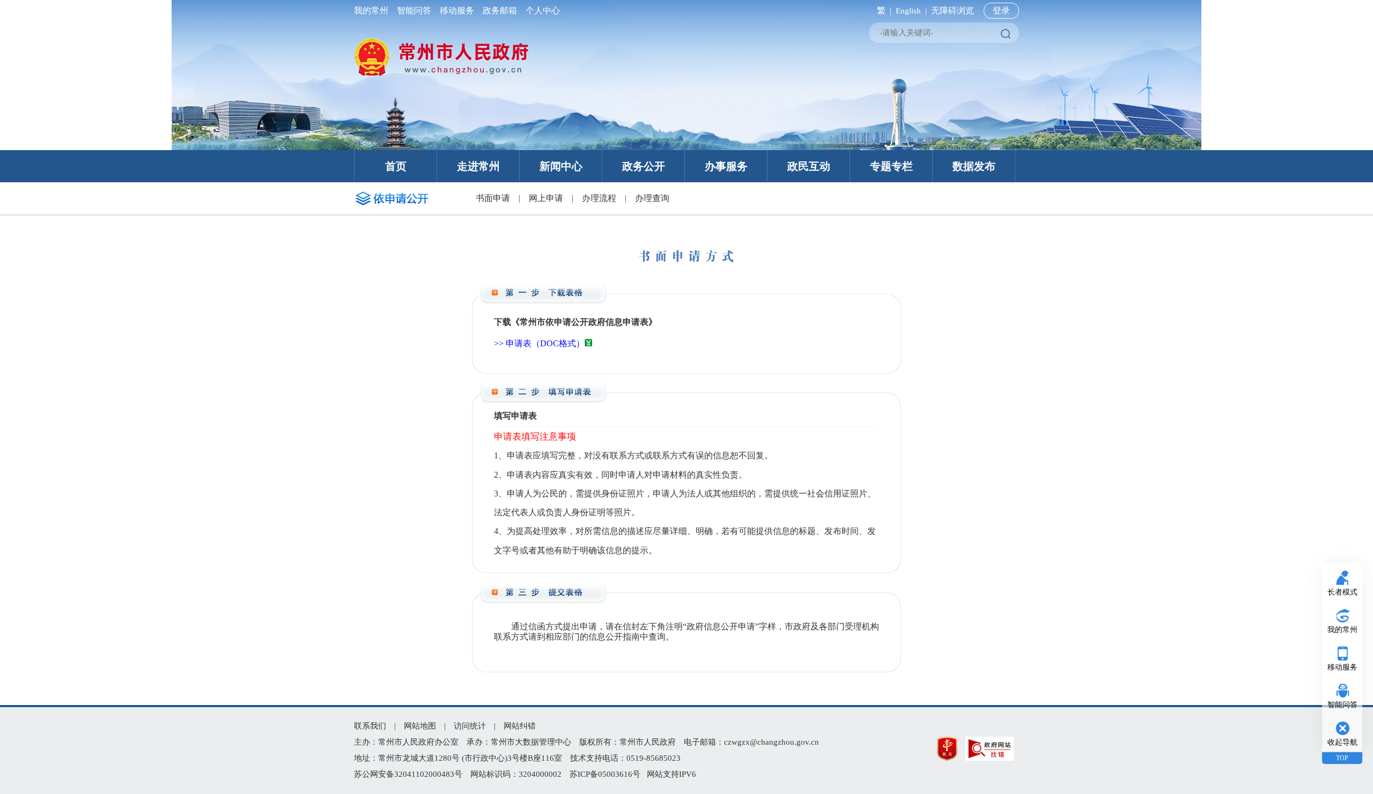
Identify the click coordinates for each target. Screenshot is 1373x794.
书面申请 (493, 198)
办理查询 (652, 198)
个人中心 (540, 10)
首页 (396, 166)
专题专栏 (891, 166)
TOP (1342, 758)
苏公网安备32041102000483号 (408, 774)
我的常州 (373, 10)
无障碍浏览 (952, 10)
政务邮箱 (499, 10)
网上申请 (546, 198)
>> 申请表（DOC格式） (539, 343)
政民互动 (808, 166)
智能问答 (414, 10)
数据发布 (974, 166)
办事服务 (726, 166)
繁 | (882, 10)
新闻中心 (561, 166)
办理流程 (599, 198)
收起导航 (1342, 742)
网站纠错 (520, 726)
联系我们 (370, 726)
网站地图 (420, 726)
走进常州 (478, 166)
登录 (1001, 10)
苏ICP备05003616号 (605, 774)
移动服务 (456, 10)
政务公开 (643, 166)
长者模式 (1342, 592)
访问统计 (470, 726)
